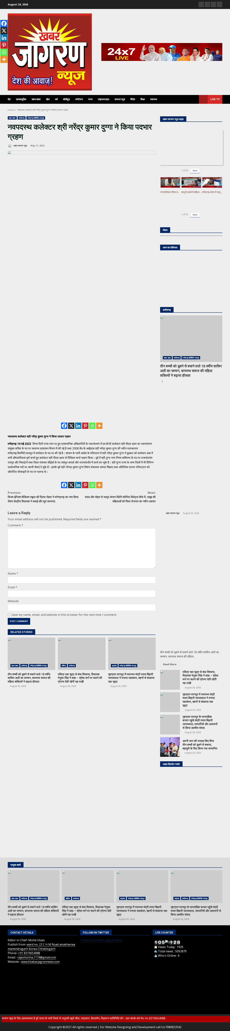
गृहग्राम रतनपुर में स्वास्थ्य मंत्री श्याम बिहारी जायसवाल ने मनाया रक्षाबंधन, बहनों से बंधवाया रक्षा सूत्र (132, 654)
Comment (15, 525)
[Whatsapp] (92, 426)
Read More (169, 664)
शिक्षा (143, 99)
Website (13, 601)
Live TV (215, 99)
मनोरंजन (79, 99)
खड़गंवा (114, 665)
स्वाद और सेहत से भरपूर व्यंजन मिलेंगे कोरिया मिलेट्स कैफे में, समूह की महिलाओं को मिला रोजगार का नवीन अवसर (120, 497)
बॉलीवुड (66, 99)
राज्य (90, 99)
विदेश (132, 99)
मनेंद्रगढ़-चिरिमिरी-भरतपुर (35, 118)
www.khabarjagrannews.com (40, 962)
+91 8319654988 (29, 953)
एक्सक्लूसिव (21, 99)
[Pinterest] (85, 426)
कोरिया (64, 665)
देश (9, 99)
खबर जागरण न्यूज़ (20, 145)
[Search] (195, 99)
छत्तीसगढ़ (22, 118)
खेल (48, 99)
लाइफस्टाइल (103, 99)
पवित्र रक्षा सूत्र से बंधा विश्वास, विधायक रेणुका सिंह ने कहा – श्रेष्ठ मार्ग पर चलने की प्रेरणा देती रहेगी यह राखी (81, 654)
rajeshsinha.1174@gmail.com (36, 957)
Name (13, 573)
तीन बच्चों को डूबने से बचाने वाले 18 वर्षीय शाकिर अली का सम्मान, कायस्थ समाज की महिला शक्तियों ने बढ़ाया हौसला (31, 654)
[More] (99, 426)
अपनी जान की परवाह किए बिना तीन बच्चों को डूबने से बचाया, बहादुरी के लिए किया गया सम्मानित (170, 747)
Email (12, 587)
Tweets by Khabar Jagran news (101, 940)
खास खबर (36, 99)
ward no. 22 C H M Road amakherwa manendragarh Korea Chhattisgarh (41, 946)
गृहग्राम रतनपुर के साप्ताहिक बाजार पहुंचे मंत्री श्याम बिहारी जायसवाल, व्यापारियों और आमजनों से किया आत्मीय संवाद (170, 724)
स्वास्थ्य (153, 99)
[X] (71, 426)
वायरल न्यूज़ (120, 99)
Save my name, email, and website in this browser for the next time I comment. (64, 615)
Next (195, 170)
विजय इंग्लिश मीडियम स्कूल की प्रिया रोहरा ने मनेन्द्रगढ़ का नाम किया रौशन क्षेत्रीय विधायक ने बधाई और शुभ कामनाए (43, 497)
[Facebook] (64, 426)
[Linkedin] (78, 426)
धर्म (56, 99)
